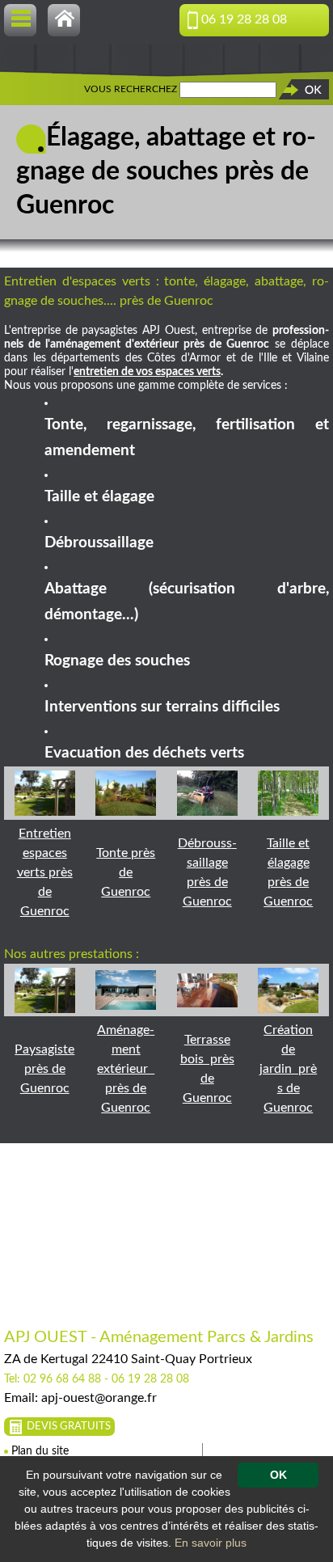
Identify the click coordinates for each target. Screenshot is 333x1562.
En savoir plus (211, 1542)
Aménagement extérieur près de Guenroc (125, 1069)
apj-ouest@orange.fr (99, 1397)
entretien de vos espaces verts (147, 372)
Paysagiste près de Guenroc (44, 1069)
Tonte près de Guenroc (125, 872)
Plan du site (40, 1451)
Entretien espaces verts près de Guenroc (45, 872)
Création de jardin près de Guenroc (288, 1069)
